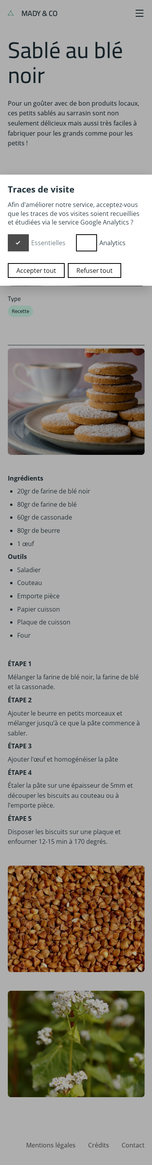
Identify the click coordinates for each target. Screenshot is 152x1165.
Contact (133, 1145)
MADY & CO (39, 13)
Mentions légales (51, 1145)
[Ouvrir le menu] (139, 13)
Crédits (98, 1145)
